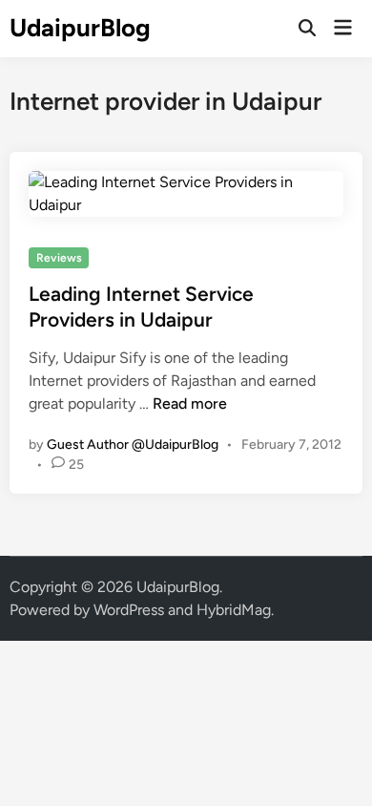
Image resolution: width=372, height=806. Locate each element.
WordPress (128, 610)
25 (76, 464)
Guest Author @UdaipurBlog (132, 444)
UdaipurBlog (80, 27)
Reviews (59, 258)
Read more (190, 403)
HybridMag (233, 610)
